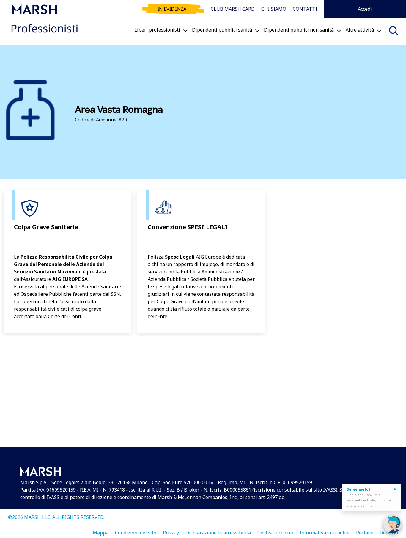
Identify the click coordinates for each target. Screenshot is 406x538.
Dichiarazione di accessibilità (218, 530)
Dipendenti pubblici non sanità (299, 29)
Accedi (365, 9)
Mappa (100, 530)
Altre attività (360, 29)
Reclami (365, 530)
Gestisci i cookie (275, 530)
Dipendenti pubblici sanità (222, 29)
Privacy (171, 530)
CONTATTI (305, 9)
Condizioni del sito (135, 530)
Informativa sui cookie (325, 530)
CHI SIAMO (273, 9)
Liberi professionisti (157, 29)
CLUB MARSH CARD (233, 9)
